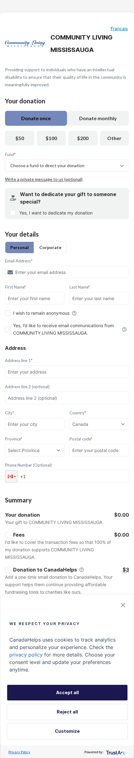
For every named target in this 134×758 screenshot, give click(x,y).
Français (119, 28)
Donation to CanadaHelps (45, 570)
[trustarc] (115, 752)
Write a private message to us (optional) (44, 179)
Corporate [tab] (50, 247)
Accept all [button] (67, 692)
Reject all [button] (67, 711)
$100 (51, 138)
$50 (19, 138)
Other (114, 138)
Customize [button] (67, 731)
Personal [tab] (19, 247)
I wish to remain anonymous (41, 313)
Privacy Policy (19, 752)
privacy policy (26, 655)
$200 (83, 138)
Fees (19, 535)
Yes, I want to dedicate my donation (56, 212)
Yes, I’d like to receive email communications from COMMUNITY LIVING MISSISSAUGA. (63, 329)
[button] (11, 476)
